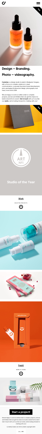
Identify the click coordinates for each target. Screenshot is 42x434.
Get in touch (24, 99)
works (7, 101)
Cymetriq (5, 82)
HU (23, 431)
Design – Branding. (16, 69)
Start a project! (21, 412)
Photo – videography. (18, 75)
